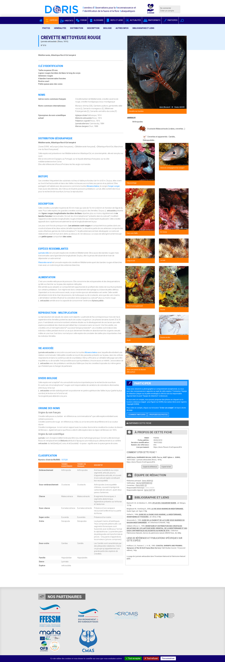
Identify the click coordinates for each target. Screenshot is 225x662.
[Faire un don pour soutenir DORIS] (150, 9)
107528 (64, 460)
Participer (172, 20)
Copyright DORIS (133, 404)
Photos (46, 28)
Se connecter (165, 8)
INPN (128, 559)
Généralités (60, 28)
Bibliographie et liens (143, 28)
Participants (154, 20)
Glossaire (98, 20)
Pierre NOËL (140, 485)
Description (93, 28)
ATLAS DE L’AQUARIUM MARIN (164, 503)
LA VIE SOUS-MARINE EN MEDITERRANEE (167, 509)
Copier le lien (166, 467)
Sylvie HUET (148, 490)
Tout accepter (134, 658)
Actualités (135, 20)
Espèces (53, 20)
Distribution (76, 28)
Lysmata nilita (43, 253)
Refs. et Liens (116, 20)
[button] (182, 20)
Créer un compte (167, 11)
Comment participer (137, 415)
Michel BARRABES (143, 483)
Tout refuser (152, 658)
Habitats (68, 21)
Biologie (107, 28)
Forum (83, 20)
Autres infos (122, 28)
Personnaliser (168, 658)
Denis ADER (146, 481)
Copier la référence (150, 467)
